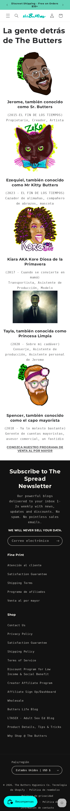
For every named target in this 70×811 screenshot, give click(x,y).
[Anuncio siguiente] (63, 5)
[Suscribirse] (58, 541)
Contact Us (16, 625)
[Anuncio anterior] (7, 5)
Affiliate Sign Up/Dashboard (31, 691)
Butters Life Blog (22, 709)
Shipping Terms (20, 582)
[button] (8, 15)
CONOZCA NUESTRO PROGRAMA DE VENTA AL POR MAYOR (35, 449)
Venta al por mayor (23, 600)
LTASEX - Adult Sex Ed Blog (30, 718)
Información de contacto (37, 807)
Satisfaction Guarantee (27, 574)
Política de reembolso (44, 790)
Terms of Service (21, 660)
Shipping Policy (20, 651)
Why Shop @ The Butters (27, 735)
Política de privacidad (37, 796)
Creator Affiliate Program (29, 682)
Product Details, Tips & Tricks (34, 726)
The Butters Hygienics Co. (33, 785)
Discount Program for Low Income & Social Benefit (29, 672)
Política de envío (55, 802)
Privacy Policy (20, 633)
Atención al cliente (24, 565)
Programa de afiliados (26, 591)
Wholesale (15, 700)
